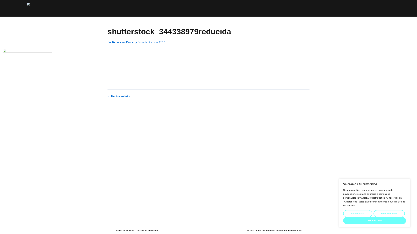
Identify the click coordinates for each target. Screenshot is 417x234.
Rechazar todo (389, 213)
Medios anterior (119, 96)
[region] (374, 203)
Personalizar (357, 213)
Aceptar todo (374, 220)
